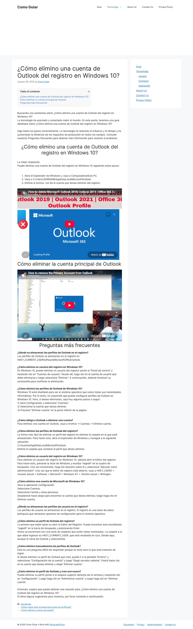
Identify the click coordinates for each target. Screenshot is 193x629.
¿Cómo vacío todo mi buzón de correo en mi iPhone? (46, 607)
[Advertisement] (96, 35)
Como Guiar (27, 7)
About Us (131, 7)
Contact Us (147, 7)
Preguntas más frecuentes (33, 103)
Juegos (142, 76)
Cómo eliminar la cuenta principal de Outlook (43, 100)
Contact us (170, 624)
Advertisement (154, 624)
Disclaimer (129, 624)
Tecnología (112, 7)
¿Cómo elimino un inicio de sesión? (37, 610)
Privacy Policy (166, 7)
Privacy (140, 624)
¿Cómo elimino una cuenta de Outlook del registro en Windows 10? (54, 96)
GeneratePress (57, 624)
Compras (143, 81)
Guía (99, 7)
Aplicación (144, 85)
